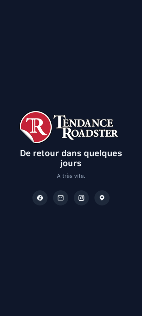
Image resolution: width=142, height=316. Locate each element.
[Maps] (102, 197)
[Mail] (60, 197)
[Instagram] (81, 197)
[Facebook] (40, 197)
